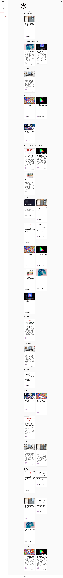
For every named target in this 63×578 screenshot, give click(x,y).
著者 (4, 6)
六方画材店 (4, 8)
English (6, 12)
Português (2, 16)
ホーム (4, 3)
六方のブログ (49, 576)
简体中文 (6, 16)
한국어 (6, 17)
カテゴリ (4, 5)
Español (2, 15)
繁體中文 (2, 17)
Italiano (6, 15)
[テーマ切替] (61, 1)
